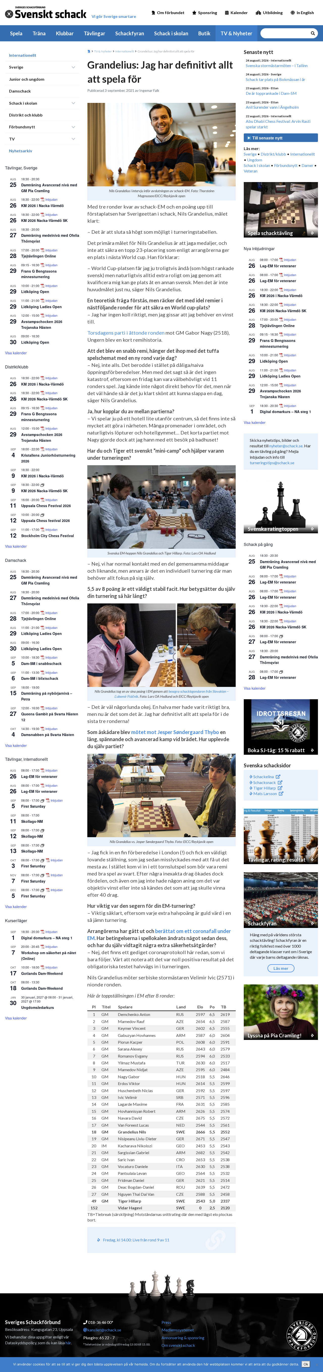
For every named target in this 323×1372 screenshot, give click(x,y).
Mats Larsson (265, 793)
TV (12, 138)
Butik (204, 33)
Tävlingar (94, 33)
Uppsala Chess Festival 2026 (46, 505)
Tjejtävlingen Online (38, 255)
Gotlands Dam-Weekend (42, 973)
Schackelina (263, 776)
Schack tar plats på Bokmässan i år (275, 79)
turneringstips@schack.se (272, 462)
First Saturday (33, 806)
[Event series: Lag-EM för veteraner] (281, 636)
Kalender (239, 12)
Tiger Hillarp (264, 787)
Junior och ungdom (26, 79)
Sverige (16, 67)
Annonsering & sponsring (183, 1337)
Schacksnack (264, 782)
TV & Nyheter (236, 33)
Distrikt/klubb (273, 154)
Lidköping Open (35, 291)
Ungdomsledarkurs (37, 1007)
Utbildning (273, 12)
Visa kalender (16, 352)
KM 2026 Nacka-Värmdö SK (44, 220)
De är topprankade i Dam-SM (271, 93)
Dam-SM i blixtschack (39, 678)
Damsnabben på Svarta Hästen (47, 734)
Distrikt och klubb (26, 114)
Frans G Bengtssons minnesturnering (39, 274)
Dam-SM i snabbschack (41, 663)
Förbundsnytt (22, 126)
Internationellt (22, 55)
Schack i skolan (171, 33)
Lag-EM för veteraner (39, 776)
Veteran (250, 170)
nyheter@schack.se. (286, 445)
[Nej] (316, 1364)
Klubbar (65, 33)
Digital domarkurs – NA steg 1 (46, 937)
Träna (39, 33)
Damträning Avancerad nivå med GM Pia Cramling (49, 580)
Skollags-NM (32, 821)
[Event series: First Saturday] (43, 800)
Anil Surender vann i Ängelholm (272, 107)
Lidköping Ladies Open (41, 306)
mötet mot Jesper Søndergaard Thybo (175, 732)
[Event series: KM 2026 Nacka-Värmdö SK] (42, 484)
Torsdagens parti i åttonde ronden (126, 333)
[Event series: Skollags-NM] (42, 830)
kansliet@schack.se (104, 1329)
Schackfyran (129, 33)
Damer (307, 165)
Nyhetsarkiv (20, 150)
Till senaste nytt (266, 138)
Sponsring (207, 12)
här (68, 1342)
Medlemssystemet (178, 1329)
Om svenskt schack (178, 1345)
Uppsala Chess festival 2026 (45, 520)
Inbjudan (51, 199)
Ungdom (254, 159)
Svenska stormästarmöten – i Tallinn (277, 65)
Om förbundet (170, 12)
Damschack (20, 91)
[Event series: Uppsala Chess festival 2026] (42, 514)
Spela (16, 33)
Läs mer (281, 968)
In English (305, 12)
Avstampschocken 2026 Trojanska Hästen (280, 393)
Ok (306, 1364)
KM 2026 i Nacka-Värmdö (42, 205)
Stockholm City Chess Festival (47, 535)
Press (166, 1322)
